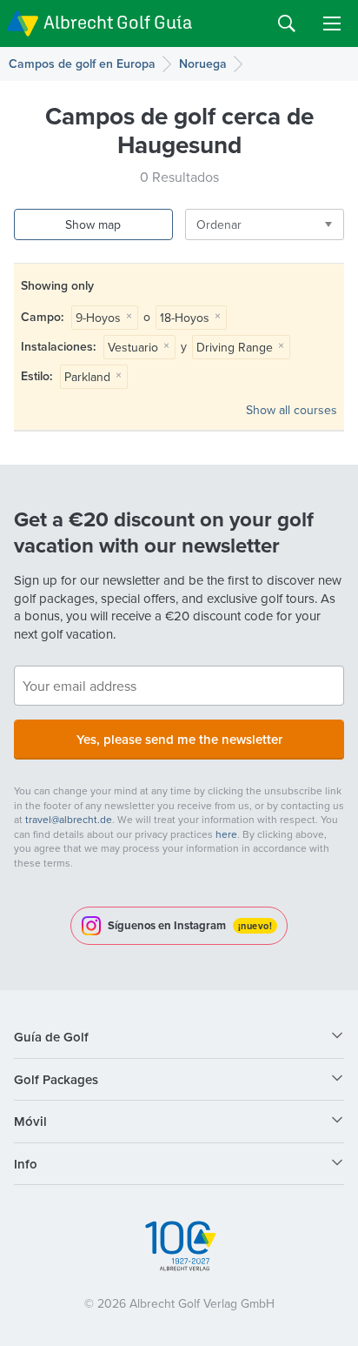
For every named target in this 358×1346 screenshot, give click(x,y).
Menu (332, 23)
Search (286, 23)
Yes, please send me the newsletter (179, 739)
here (226, 834)
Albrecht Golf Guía (117, 22)
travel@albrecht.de (68, 819)
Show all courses (291, 410)
